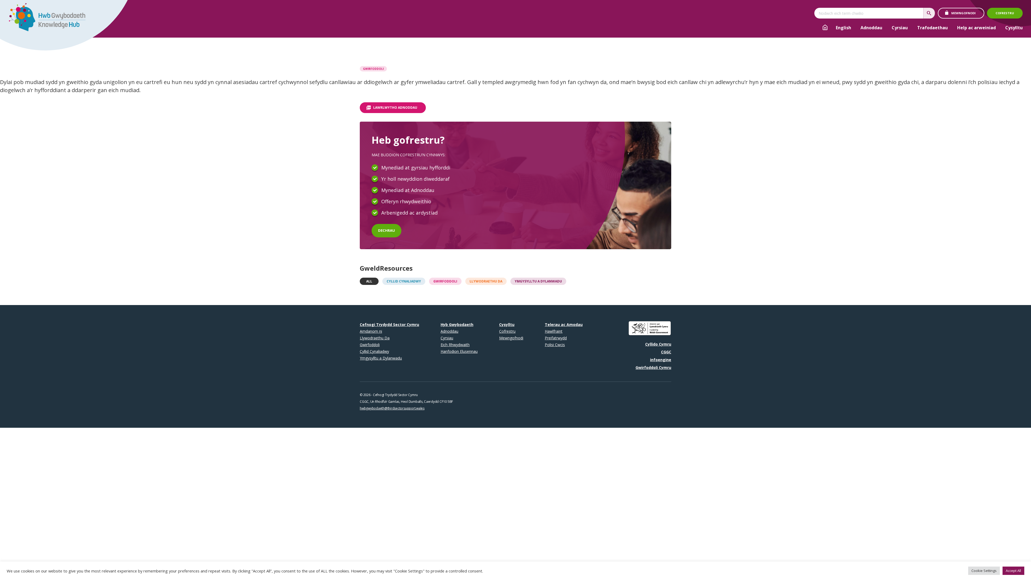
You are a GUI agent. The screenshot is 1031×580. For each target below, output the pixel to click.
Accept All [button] (1013, 570)
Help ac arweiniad (976, 28)
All (369, 281)
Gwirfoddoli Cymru (653, 367)
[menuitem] (843, 27)
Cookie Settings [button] (984, 570)
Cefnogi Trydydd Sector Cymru (389, 324)
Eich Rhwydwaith (455, 344)
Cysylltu (1014, 28)
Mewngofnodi (963, 13)
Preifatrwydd (556, 337)
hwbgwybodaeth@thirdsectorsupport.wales (392, 408)
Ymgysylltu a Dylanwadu (538, 281)
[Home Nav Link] (825, 28)
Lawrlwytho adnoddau (395, 107)
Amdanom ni (371, 331)
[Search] (929, 13)
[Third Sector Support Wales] (44, 19)
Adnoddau (871, 28)
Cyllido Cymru (658, 344)
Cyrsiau (900, 28)
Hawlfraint (553, 331)
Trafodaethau (932, 28)
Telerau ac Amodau (564, 324)
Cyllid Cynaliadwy (404, 281)
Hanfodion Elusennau (459, 351)
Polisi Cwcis (555, 344)
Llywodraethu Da (486, 281)
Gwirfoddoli (373, 69)
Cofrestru (1005, 13)
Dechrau (386, 230)
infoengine (660, 359)
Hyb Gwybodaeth (457, 324)
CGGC (666, 351)
